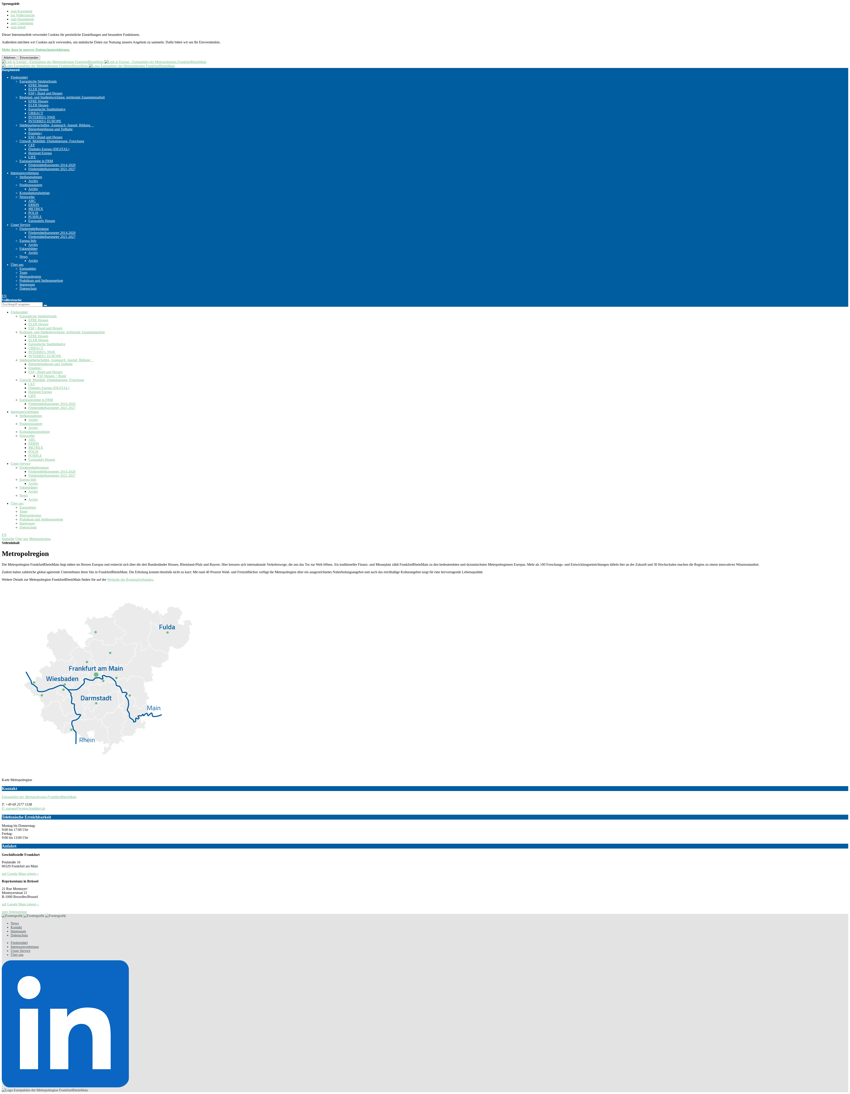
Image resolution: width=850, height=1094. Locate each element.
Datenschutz (28, 288)
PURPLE (35, 217)
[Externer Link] (425, 1024)
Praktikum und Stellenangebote (41, 280)
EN (4, 296)
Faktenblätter (28, 249)
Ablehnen (9, 57)
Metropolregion (30, 276)
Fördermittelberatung (34, 229)
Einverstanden (29, 57)
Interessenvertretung (25, 173)
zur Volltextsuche (23, 15)
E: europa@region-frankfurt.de (23, 808)
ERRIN (33, 205)
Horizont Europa (40, 153)
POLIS (33, 213)
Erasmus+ (35, 133)
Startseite (8, 539)
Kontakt (16, 927)
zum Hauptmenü (22, 19)
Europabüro (27, 268)
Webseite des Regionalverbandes (130, 579)
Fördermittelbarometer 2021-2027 (51, 169)
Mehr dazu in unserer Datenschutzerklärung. (36, 50)
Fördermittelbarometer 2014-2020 (51, 165)
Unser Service (20, 225)
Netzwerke (27, 197)
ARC (32, 201)
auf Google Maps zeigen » (20, 874)
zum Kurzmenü (21, 11)
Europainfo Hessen (41, 221)
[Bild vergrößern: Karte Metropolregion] (108, 776)
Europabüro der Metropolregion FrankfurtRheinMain (39, 797)
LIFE (32, 157)
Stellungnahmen (30, 177)
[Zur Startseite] (104, 62)
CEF (31, 145)
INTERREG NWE (41, 117)
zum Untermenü (22, 23)
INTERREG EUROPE (44, 121)
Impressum (27, 284)
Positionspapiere (30, 185)
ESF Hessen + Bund (51, 376)
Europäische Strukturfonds (38, 81)
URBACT (35, 113)
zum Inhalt (18, 27)
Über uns (17, 264)
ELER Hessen (38, 89)
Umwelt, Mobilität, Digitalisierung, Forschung (51, 141)
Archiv (33, 181)
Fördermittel (19, 77)
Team (23, 272)
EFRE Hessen (38, 85)
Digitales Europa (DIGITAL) (48, 149)
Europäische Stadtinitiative (47, 109)
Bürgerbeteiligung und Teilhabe (50, 129)
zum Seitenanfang (14, 912)
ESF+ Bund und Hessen (45, 93)
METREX (35, 209)
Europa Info (27, 241)
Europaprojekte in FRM (36, 161)
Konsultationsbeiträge (34, 193)
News (23, 257)
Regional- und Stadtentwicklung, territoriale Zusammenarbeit (62, 97)
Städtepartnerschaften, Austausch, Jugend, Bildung (56, 125)
